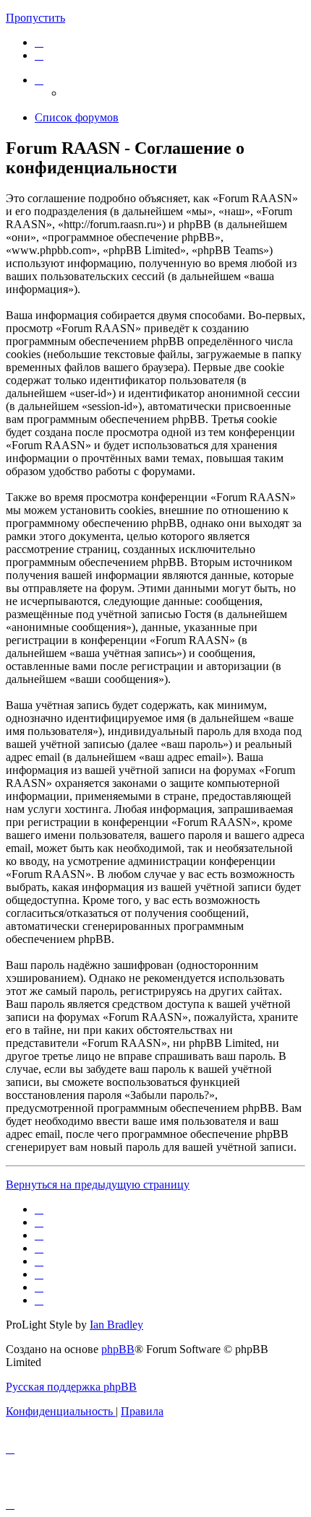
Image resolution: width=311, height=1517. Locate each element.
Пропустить (35, 18)
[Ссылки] (39, 80)
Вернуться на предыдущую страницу (97, 1184)
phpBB (118, 1349)
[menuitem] (39, 42)
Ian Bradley (116, 1324)
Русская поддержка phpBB (71, 1387)
